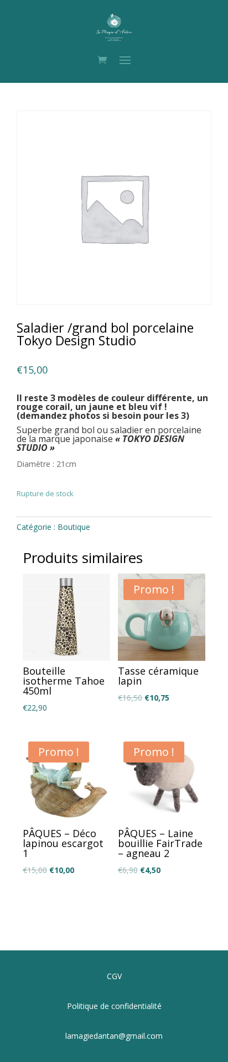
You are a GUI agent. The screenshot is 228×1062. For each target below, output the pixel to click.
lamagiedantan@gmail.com (114, 1036)
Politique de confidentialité (114, 1006)
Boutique (74, 527)
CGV (114, 976)
